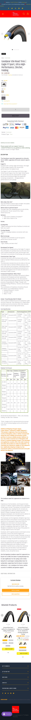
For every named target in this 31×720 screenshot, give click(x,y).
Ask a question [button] (15, 594)
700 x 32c (8, 645)
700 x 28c (5, 643)
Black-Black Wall (22, 650)
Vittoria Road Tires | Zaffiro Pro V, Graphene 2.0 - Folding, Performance (8, 629)
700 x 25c (11, 640)
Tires (11, 134)
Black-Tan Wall (23, 647)
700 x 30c (11, 643)
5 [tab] (16, 49)
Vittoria (8, 624)
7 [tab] (18, 49)
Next (28, 33)
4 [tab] (15, 49)
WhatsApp (24, 2)
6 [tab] (17, 49)
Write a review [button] (15, 590)
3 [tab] (14, 49)
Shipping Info (7, 101)
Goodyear (9, 132)
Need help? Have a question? (10, 103)
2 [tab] (13, 49)
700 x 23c (5, 640)
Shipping (10, 75)
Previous (2, 33)
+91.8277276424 (14, 2)
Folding (3, 98)
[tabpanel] (15, 32)
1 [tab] (12, 49)
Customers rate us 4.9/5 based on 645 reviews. (19, 699)
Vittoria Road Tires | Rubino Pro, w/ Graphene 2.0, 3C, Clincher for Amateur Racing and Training (23, 631)
